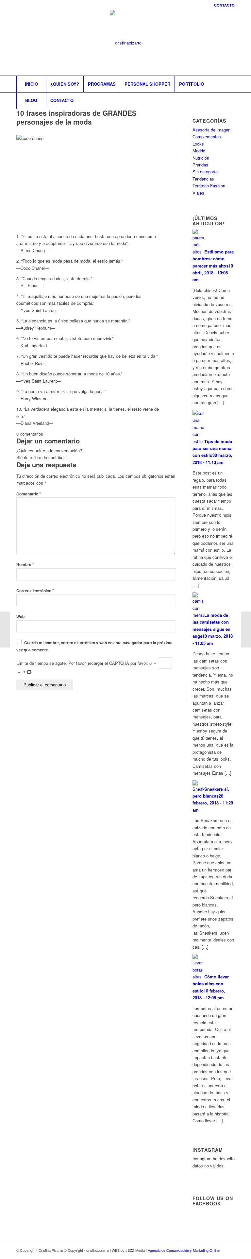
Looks (198, 144)
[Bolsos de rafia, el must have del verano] (5, 629)
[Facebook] (210, 43)
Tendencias (203, 179)
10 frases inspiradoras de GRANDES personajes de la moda (76, 117)
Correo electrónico (35, 591)
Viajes (198, 193)
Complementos (206, 136)
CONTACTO (224, 5)
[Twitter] (230, 43)
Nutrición (200, 158)
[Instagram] (200, 43)
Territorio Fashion (208, 185)
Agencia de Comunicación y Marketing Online (184, 1250)
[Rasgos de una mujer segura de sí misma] (246, 629)
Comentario (28, 494)
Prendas (200, 165)
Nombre (25, 564)
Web (20, 616)
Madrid (198, 150)
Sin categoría (205, 171)
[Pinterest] (220, 43)
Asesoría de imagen (211, 130)
